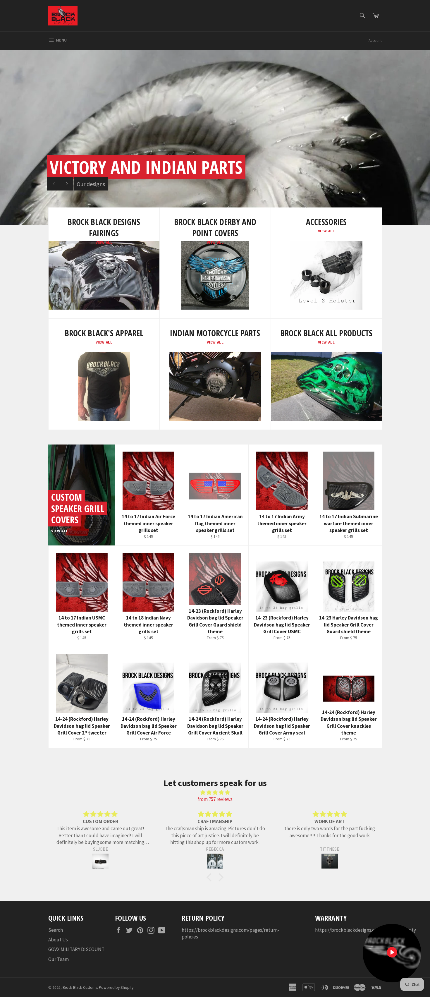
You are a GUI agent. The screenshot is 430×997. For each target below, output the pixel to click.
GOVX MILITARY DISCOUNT (76, 949)
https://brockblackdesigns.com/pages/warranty (365, 930)
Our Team (58, 959)
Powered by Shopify (116, 987)
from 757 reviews (215, 799)
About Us (58, 939)
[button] (211, 877)
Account (375, 40)
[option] (215, 137)
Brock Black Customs (80, 987)
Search (55, 930)
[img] (215, 792)
